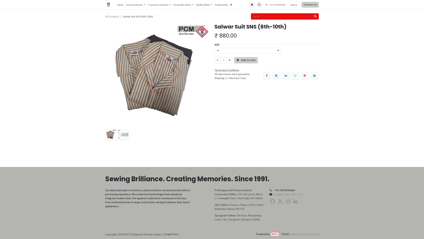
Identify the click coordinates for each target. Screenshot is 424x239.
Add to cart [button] (248, 60)
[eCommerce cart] (252, 4)
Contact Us (310, 4)
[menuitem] (120, 5)
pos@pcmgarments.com (288, 194)
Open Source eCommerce (304, 234)
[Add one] (229, 60)
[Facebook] (267, 76)
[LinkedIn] (286, 76)
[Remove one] (217, 60)
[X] (276, 76)
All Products (112, 16)
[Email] (314, 76)
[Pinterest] (305, 76)
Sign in (294, 4)
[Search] (315, 16)
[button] (259, 4)
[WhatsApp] (295, 76)
